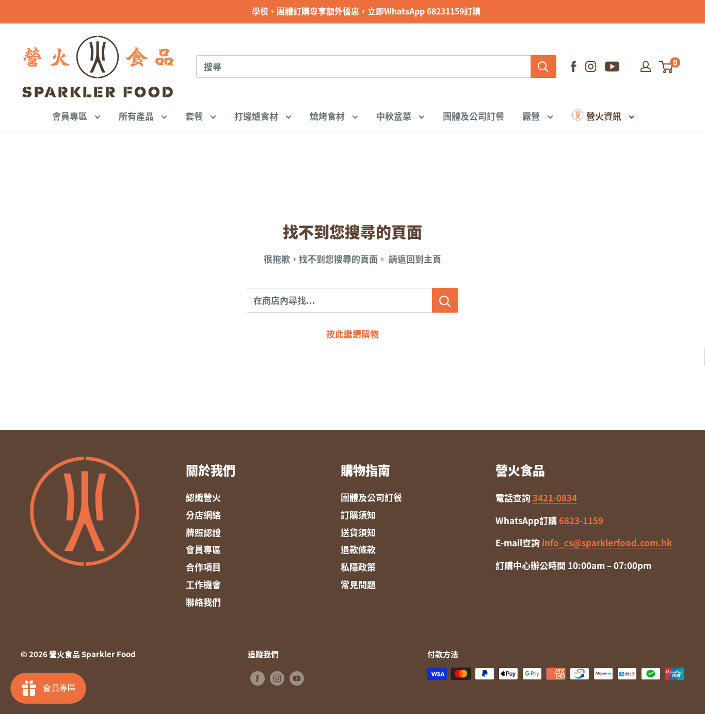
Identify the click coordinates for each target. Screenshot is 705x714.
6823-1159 (581, 520)
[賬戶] (645, 66)
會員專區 (70, 115)
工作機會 (203, 584)
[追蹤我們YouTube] (612, 66)
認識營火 (203, 497)
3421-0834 (555, 497)
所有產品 (137, 115)
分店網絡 (203, 514)
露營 (532, 115)
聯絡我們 (203, 601)
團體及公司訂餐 (473, 115)
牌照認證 (203, 532)
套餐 (195, 115)
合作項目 (203, 566)
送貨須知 (358, 532)
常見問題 (358, 584)
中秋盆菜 (394, 115)
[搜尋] (543, 66)
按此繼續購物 (352, 333)
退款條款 (358, 549)
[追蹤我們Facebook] (573, 66)
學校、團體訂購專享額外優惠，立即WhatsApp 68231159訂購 (352, 11)
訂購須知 (358, 514)
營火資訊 (603, 115)
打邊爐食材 (257, 115)
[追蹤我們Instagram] (590, 66)
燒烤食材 (328, 115)
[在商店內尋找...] (445, 300)
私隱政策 (358, 566)
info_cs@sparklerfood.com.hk (607, 542)
